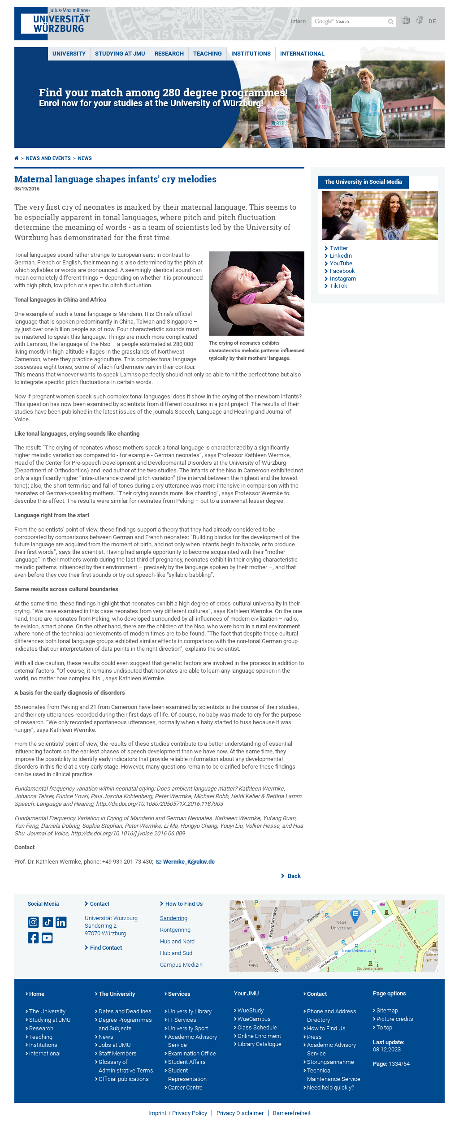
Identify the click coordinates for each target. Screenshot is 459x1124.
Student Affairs (187, 1062)
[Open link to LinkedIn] (62, 922)
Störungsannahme (330, 1062)
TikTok (338, 285)
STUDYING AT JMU (120, 53)
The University (47, 1011)
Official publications (124, 1079)
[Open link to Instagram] (34, 922)
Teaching (207, 53)
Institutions (43, 1045)
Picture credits (395, 1019)
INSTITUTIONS (251, 53)
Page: (380, 1063)
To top (384, 1027)
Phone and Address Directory (331, 1015)
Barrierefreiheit (292, 1113)
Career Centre (185, 1087)
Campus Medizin (181, 964)
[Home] (16, 158)
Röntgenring (175, 929)
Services (179, 993)
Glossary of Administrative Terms (126, 1066)
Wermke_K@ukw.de (189, 861)
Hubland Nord (177, 941)
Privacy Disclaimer (240, 1113)
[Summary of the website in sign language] (419, 20)
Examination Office (192, 1053)
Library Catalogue (259, 1044)
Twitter (339, 248)
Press (314, 1036)
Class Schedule (257, 1027)
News (85, 158)
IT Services (182, 1019)
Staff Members (118, 1053)
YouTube (341, 263)
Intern (298, 21)
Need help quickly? (330, 1087)
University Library (190, 1011)
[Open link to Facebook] (34, 938)
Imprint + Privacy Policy (177, 1113)
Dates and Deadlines (125, 1011)
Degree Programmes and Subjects (125, 1024)
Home (36, 993)
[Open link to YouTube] (48, 938)
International (302, 53)
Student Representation (187, 1074)
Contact (99, 904)
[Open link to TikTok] (48, 922)
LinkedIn (341, 255)
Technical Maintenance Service (333, 1074)
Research (41, 1028)
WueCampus (254, 1019)
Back (293, 876)
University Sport (188, 1028)
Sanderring (173, 918)
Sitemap (387, 1010)
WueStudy (251, 1010)
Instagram (343, 278)
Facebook (342, 271)
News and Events (48, 158)
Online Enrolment (259, 1036)
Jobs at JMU (115, 1045)
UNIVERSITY (69, 53)
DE (432, 21)
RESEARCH (169, 53)
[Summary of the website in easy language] (406, 20)
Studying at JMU (50, 1019)
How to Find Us (184, 904)
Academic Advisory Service (192, 1041)
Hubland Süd (176, 953)
